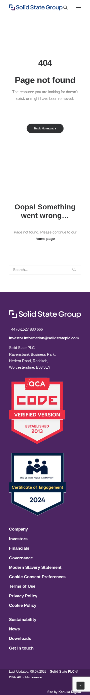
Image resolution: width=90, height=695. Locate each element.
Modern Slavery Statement (35, 567)
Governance (21, 558)
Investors (18, 539)
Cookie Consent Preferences (37, 577)
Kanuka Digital (69, 692)
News (14, 629)
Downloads (20, 638)
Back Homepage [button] (45, 128)
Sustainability (22, 619)
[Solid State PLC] (35, 7)
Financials (19, 548)
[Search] (63, 7)
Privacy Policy (23, 596)
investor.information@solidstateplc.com (44, 338)
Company (18, 529)
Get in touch (21, 648)
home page (45, 238)
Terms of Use (22, 586)
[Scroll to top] (80, 685)
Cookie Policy (22, 605)
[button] (78, 7)
